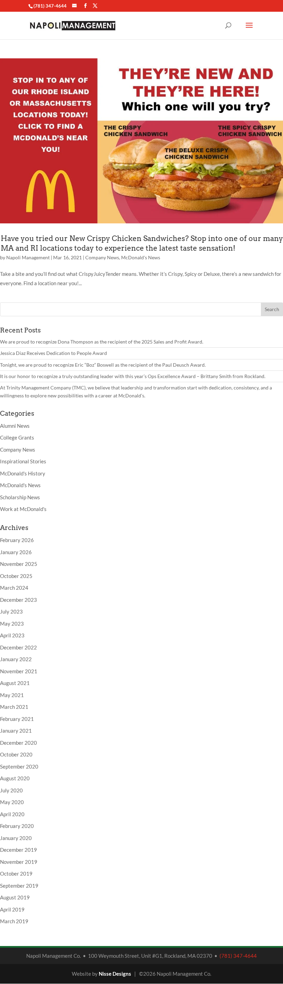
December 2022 (18, 647)
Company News (102, 257)
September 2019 (19, 885)
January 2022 (16, 659)
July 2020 (11, 790)
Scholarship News (20, 497)
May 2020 (12, 802)
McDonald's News (140, 257)
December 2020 (18, 743)
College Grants (17, 437)
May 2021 (12, 695)
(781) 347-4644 (50, 6)
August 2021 (15, 683)
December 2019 (18, 850)
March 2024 (14, 588)
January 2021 (16, 730)
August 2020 (15, 778)
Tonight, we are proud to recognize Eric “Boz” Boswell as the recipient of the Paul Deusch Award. (103, 365)
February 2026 (17, 540)
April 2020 (12, 814)
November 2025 (18, 564)
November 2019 (18, 862)
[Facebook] (85, 5)
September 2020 (19, 766)
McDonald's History (22, 473)
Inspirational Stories (23, 461)
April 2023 (12, 635)
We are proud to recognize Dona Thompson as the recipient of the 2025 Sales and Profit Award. (101, 342)
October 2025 (16, 576)
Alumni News (15, 426)
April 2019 (12, 909)
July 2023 (11, 611)
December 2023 (18, 600)
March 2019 (14, 921)
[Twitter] (95, 5)
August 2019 (15, 897)
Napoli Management (28, 257)
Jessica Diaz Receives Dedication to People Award (53, 353)
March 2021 (14, 707)
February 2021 (17, 719)
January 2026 (16, 552)
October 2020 (16, 754)
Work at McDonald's (23, 509)
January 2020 (16, 838)
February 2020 (17, 826)
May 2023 (12, 623)
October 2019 (16, 873)
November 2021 (18, 671)
